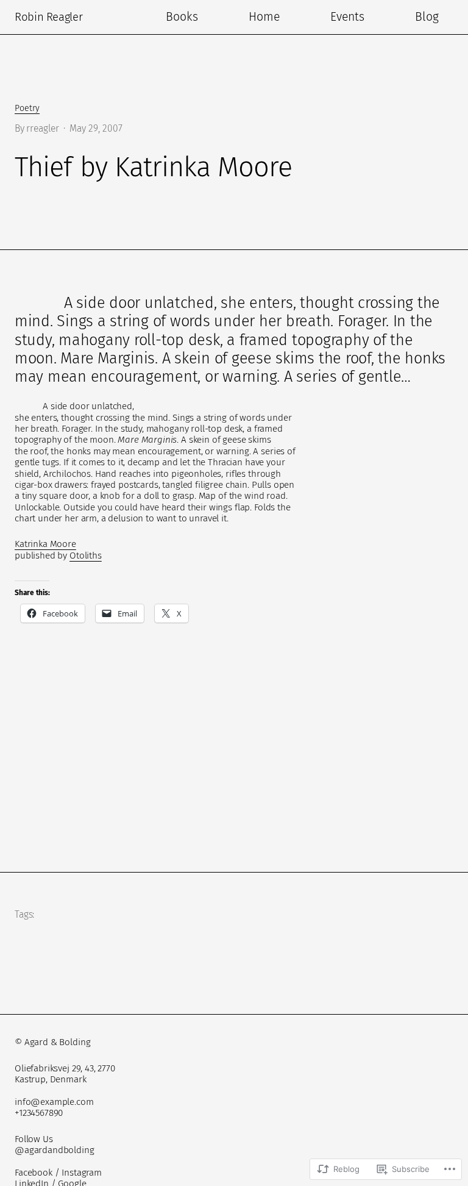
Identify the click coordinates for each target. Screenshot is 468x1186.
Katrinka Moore (45, 543)
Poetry (27, 108)
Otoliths (85, 555)
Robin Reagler (48, 17)
